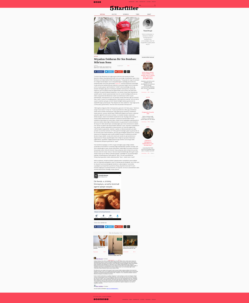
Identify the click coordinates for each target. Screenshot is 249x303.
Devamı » (152, 92)
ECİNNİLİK (126, 14)
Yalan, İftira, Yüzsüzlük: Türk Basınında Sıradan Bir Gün (130, 247)
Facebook (94, 2)
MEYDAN (102, 14)
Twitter (96, 2)
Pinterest (104, 299)
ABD (95, 66)
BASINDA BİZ (142, 1)
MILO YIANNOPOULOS (107, 66)
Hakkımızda (131, 1)
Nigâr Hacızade (111, 260)
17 (149, 92)
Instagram (98, 2)
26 (149, 121)
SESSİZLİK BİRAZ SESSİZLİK (104, 67)
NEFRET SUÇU (96, 67)
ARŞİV (137, 1)
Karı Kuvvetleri (125, 251)
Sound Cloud (106, 299)
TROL (110, 67)
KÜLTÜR (114, 14)
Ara (155, 5)
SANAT (149, 14)
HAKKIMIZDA (125, 299)
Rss (100, 2)
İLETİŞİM (148, 1)
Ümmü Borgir (147, 31)
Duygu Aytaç (95, 251)
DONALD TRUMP (99, 66)
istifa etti (117, 83)
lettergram (109, 296)
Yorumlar (147, 299)
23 (105, 251)
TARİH (137, 14)
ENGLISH (154, 1)
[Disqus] (116, 273)
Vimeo (102, 299)
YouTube (100, 299)
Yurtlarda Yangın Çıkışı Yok (114, 255)
